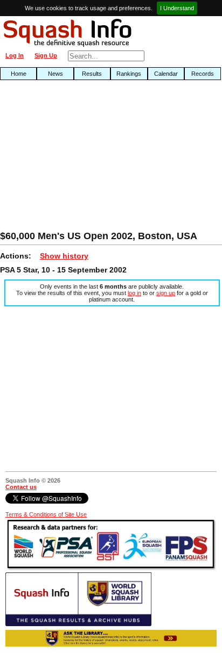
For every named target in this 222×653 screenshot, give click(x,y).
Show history (64, 256)
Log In (14, 55)
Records (202, 73)
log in (134, 293)
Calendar (166, 73)
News (55, 73)
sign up (165, 293)
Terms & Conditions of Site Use (46, 514)
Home (18, 73)
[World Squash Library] (78, 624)
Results (92, 73)
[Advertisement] (71, 158)
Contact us (21, 487)
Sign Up (45, 55)
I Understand (177, 8)
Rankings (128, 73)
